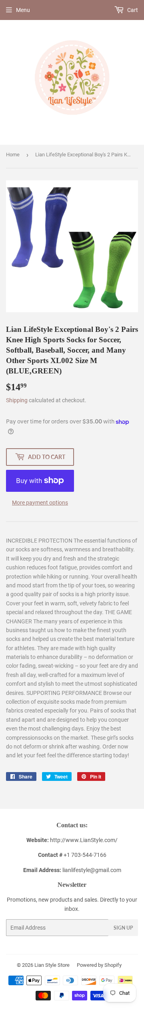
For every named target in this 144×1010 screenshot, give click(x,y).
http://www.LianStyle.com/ (84, 840)
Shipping (17, 400)
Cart (132, 10)
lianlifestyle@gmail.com (72, 870)
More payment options (40, 502)
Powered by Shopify (99, 965)
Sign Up (123, 928)
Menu (23, 10)
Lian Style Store (52, 965)
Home (13, 155)
